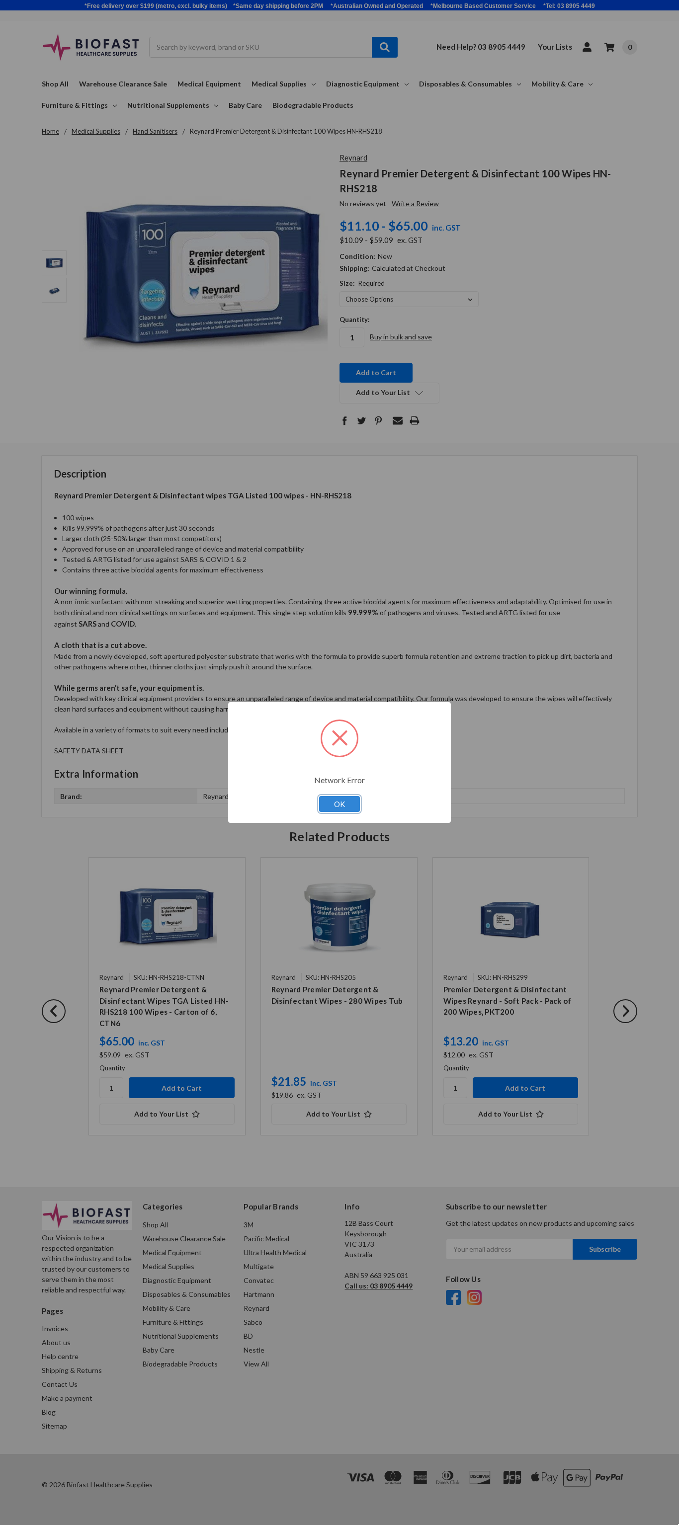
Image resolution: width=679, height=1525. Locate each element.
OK (339, 804)
